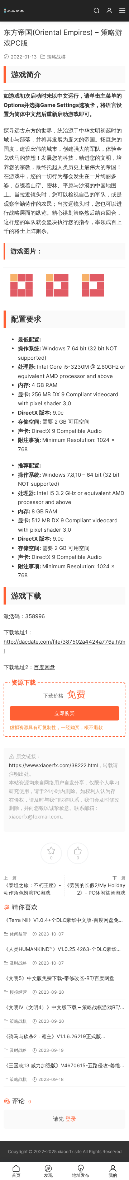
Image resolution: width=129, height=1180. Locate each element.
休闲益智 (18, 934)
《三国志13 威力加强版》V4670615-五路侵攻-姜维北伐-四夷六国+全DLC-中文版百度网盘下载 (64, 1066)
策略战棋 (56, 57)
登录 (70, 1118)
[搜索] (96, 10)
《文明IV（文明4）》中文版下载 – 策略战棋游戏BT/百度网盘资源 (64, 1008)
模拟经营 (18, 992)
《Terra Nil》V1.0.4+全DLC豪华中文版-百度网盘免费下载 (64, 920)
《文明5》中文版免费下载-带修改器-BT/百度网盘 (59, 978)
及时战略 (18, 963)
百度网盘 (44, 667)
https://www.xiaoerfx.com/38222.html (53, 765)
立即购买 (64, 713)
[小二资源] (14, 11)
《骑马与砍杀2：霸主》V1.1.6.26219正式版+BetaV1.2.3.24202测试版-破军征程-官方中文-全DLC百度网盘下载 (64, 1037)
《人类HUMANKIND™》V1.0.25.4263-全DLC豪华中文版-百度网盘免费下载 (62, 949)
